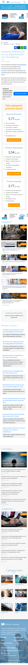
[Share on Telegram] (25, 47)
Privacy (23, 662)
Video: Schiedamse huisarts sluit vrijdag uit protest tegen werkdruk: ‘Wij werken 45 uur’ (14, 400)
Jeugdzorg (6, 44)
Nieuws (4, 637)
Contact (15, 664)
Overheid (9, 6)
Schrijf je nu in (6, 643)
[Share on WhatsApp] (21, 47)
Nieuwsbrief (18, 640)
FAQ (2, 640)
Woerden (18, 44)
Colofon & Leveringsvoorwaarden (9, 662)
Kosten (12, 44)
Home (3, 6)
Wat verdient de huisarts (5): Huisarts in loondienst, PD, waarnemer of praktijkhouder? (14, 429)
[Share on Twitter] (18, 47)
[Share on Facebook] (15, 47)
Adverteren (18, 637)
